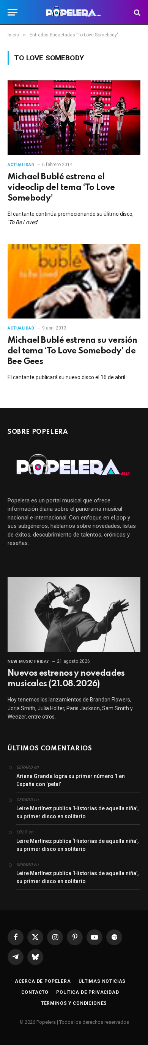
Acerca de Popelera (43, 981)
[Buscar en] (136, 12)
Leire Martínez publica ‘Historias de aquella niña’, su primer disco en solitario (77, 812)
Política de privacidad (87, 992)
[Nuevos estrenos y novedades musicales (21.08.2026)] (74, 614)
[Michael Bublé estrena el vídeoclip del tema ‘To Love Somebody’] (74, 117)
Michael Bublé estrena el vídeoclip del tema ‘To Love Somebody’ (61, 187)
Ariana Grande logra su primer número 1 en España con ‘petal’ (70, 780)
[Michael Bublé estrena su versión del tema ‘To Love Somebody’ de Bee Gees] (74, 281)
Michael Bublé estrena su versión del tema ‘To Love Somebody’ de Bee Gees (72, 351)
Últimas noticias (102, 981)
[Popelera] (74, 12)
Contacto (35, 992)
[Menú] (12, 12)
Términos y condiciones (74, 1003)
